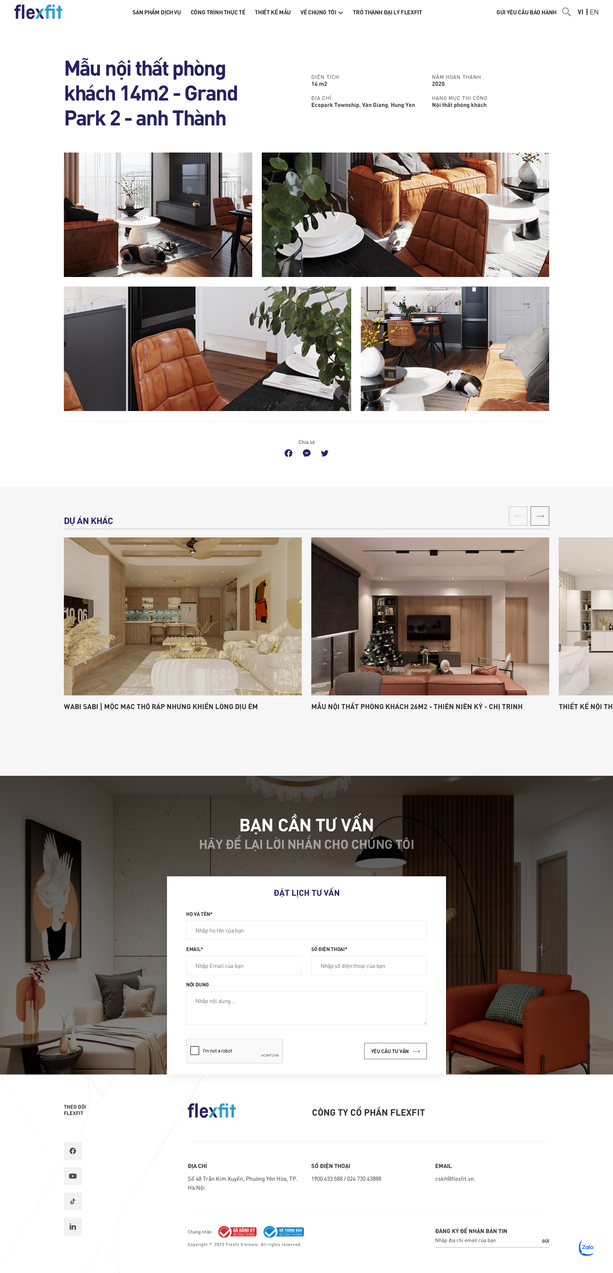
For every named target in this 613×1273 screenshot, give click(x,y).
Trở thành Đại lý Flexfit (387, 12)
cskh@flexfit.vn (454, 1178)
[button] (540, 516)
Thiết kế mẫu (273, 12)
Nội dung (197, 984)
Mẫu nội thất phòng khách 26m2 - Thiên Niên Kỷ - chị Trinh (417, 706)
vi (580, 11)
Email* (194, 949)
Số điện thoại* (329, 949)
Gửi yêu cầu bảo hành (526, 12)
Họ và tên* (199, 913)
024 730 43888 (364, 1178)
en (594, 11)
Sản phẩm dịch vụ (156, 12)
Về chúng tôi (318, 12)
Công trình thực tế (218, 12)
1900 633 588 (327, 1178)
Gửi (545, 1241)
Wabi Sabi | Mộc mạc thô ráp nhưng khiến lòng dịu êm (161, 706)
